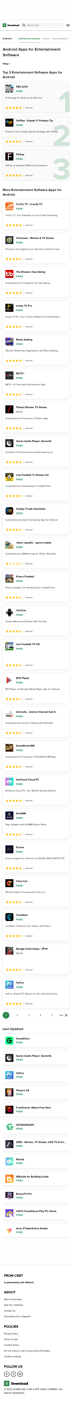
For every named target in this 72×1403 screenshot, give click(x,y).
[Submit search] (24, 25)
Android (7, 38)
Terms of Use (11, 1339)
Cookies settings (12, 1356)
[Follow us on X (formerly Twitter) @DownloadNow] (13, 1374)
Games (46, 38)
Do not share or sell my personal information (27, 1350)
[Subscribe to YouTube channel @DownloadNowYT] (20, 1374)
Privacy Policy (11, 1333)
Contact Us (9, 1310)
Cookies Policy (11, 1345)
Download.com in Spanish (17, 1316)
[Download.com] (11, 25)
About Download (12, 1299)
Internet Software (60, 38)
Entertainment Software (29, 38)
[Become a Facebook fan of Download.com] (6, 1374)
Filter (6, 64)
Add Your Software (13, 1305)
